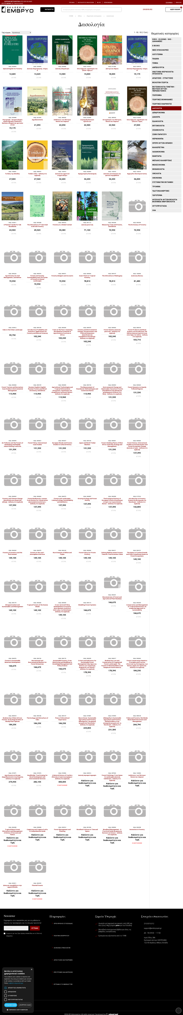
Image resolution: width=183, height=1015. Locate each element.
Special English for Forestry (12, 68)
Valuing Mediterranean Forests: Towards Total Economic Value (112, 553)
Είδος (80, 16)
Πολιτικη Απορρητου (61, 935)
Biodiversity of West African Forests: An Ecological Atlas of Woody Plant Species (12, 719)
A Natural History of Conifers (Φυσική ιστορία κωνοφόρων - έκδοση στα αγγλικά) (62, 776)
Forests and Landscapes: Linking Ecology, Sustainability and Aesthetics (62, 500)
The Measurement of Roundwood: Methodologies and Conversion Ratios (87, 388)
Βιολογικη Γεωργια (160, 82)
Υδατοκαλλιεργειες (160, 191)
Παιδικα (155, 59)
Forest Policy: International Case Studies (37, 443)
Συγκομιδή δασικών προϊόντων (87, 120)
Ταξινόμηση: (6, 33)
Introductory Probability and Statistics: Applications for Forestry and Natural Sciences (37, 331)
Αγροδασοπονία (37, 120)
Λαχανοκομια (158, 152)
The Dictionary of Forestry (137, 225)
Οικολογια (156, 174)
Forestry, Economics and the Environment (12, 553)
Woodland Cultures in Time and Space (87, 830)
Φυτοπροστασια (159, 206)
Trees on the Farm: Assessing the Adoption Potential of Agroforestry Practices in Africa (62, 332)
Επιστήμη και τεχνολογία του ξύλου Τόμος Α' (87, 69)
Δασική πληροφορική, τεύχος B (137, 69)
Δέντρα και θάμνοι (112, 68)
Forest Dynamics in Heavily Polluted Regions (137, 388)
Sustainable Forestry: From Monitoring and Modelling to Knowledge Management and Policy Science (62, 663)
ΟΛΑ (154, 210)
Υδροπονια (157, 195)
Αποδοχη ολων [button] (10, 1005)
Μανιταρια (157, 156)
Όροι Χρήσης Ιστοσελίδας (25, 933)
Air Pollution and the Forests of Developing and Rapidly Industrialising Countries (12, 444)
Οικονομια (157, 178)
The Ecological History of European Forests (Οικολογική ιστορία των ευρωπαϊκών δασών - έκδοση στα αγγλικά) (112, 501)
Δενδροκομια (158, 113)
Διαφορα (156, 117)
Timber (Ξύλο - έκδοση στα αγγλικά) (37, 174)
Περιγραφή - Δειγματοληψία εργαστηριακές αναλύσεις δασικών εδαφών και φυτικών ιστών (12, 122)
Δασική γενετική (87, 225)
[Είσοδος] (161, 9)
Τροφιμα (156, 187)
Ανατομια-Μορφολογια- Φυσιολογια (163, 73)
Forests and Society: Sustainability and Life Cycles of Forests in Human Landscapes (37, 278)
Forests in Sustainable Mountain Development (12, 661)
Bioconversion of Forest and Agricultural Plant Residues (112, 598)
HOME (71, 16)
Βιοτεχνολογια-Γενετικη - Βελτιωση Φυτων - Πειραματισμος (163, 89)
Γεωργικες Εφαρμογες (162, 104)
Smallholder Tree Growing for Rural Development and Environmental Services (37, 776)
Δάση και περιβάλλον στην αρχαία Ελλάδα (12, 886)
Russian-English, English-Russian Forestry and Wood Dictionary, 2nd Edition (37, 388)
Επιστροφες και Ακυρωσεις (63, 972)
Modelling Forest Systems (87, 605)
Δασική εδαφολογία (62, 68)
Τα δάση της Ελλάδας (12, 174)
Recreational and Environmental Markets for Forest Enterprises (37, 662)
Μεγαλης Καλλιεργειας (162, 160)
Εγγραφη (35, 928)
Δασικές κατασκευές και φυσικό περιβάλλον (112, 174)
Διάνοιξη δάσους (137, 276)
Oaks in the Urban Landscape (12, 330)
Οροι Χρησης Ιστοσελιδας (63, 923)
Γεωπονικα (157, 95)
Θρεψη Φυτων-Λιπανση (162, 143)
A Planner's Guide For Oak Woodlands (12, 225)
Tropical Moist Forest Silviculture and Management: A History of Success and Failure (12, 832)
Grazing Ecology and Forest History (87, 499)
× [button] (31, 969)
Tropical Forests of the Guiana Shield (37, 605)
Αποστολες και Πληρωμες (63, 960)
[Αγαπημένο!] (21, 62)
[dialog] (18, 990)
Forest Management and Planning (62, 830)
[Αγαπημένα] (156, 9)
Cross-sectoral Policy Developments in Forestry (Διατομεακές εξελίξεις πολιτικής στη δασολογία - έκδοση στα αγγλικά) (62, 608)
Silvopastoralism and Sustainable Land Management (12, 605)
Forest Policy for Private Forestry (87, 553)
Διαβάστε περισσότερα (15, 983)
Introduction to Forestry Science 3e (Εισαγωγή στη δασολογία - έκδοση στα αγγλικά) (137, 501)
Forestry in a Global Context (62, 225)
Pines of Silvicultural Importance (62, 718)
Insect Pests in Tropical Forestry (87, 276)
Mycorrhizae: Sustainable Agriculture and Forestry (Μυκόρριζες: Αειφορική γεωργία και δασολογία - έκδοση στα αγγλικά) (87, 721)
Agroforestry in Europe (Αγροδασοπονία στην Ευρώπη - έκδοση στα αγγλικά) (12, 776)
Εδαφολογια (157, 121)
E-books (156, 46)
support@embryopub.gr (153, 928)
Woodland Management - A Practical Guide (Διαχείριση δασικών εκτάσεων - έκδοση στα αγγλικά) (112, 832)
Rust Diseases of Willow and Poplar (62, 553)
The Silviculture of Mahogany (112, 276)
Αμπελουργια (158, 67)
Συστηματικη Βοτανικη (162, 182)
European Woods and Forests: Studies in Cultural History (62, 443)
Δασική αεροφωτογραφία (87, 775)
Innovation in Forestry (137, 829)
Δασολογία (110, 16)
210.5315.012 (149, 924)
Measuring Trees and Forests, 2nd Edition (112, 225)
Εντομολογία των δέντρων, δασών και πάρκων (112, 120)
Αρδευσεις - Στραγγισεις (162, 78)
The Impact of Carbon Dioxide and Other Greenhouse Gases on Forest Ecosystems (137, 554)
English (178, 2)
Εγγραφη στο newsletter (63, 984)
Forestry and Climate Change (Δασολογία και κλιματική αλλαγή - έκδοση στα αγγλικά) (12, 500)
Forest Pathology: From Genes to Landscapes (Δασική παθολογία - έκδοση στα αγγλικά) (112, 777)
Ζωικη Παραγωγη (159, 134)
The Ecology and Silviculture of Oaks (37, 718)
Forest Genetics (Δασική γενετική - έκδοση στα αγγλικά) (112, 331)
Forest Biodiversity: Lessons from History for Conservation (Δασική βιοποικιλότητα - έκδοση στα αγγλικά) (37, 501)
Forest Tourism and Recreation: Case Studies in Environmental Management (12, 388)
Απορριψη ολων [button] (25, 1005)
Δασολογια (157, 108)
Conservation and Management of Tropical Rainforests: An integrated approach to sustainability (137, 607)
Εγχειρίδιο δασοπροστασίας (137, 174)
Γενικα (155, 63)
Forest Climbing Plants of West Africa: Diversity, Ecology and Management (112, 444)
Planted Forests (37, 885)
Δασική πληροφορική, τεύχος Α (37, 69)
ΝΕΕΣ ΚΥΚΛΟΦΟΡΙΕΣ (160, 50)
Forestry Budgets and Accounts (62, 276)
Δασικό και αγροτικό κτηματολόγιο (62, 174)
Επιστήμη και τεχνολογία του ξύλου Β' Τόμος (137, 120)
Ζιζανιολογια (158, 130)
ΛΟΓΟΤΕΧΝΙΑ (157, 54)
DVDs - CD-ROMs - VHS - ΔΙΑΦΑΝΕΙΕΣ (162, 40)
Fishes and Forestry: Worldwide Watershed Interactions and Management (137, 719)
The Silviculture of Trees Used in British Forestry (37, 225)
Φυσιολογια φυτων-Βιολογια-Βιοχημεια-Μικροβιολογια (165, 201)
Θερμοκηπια (157, 139)
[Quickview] (21, 58)
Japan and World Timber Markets (87, 443)
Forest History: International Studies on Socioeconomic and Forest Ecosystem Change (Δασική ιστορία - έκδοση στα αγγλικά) (137, 446)
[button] (18, 1009)
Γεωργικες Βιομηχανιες (162, 100)
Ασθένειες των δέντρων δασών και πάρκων (62, 120)
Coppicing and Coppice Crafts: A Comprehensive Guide (37, 830)
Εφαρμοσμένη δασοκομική (87, 174)
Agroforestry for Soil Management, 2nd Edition (12, 276)
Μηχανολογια (158, 169)
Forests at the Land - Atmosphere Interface (37, 553)
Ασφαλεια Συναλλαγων (62, 948)
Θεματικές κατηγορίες (94, 16)
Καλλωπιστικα (158, 147)
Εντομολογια (158, 126)
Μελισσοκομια (158, 165)
